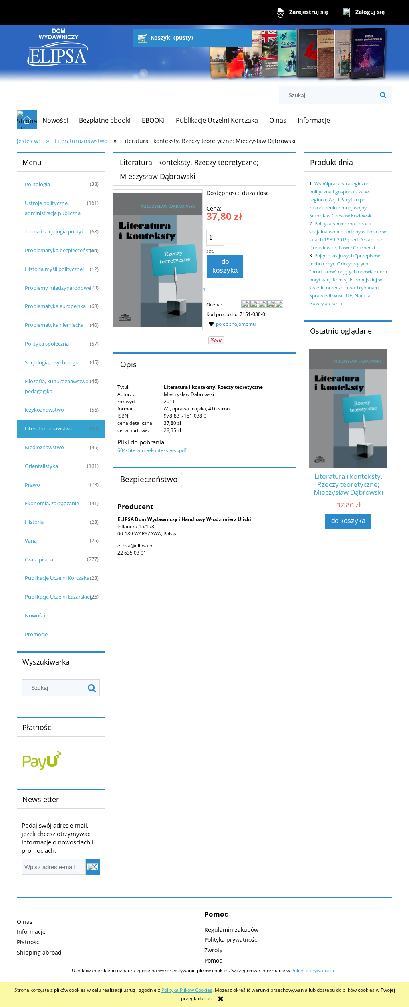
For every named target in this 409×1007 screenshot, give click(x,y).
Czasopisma (39, 559)
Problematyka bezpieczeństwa (61, 250)
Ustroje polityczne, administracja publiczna (53, 208)
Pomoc (213, 960)
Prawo (32, 484)
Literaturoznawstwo (49, 428)
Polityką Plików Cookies (186, 990)
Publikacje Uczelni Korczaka (57, 577)
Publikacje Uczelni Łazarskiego (60, 596)
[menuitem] (55, 120)
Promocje (36, 634)
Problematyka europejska (55, 306)
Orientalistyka (41, 466)
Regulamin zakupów (231, 929)
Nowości (35, 615)
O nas (24, 921)
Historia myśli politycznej (54, 269)
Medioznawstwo (44, 447)
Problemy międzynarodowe (58, 287)
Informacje (31, 931)
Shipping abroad (39, 952)
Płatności (29, 942)
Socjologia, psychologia (52, 362)
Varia (31, 540)
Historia (34, 521)
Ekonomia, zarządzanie (52, 503)
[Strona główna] (58, 56)
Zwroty (213, 950)
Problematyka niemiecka (54, 324)
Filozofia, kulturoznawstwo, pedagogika (57, 386)
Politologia (37, 184)
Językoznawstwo (44, 409)
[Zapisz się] (93, 867)
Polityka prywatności (231, 939)
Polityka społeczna (47, 343)
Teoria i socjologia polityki (55, 231)
